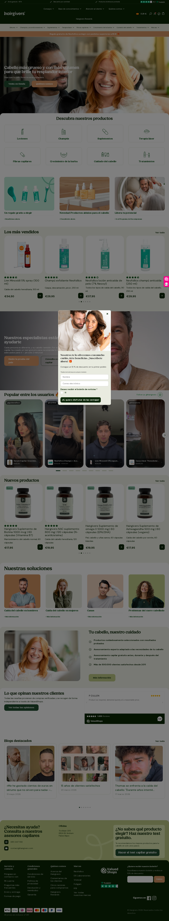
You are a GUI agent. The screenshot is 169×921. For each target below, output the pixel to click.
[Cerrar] (107, 314)
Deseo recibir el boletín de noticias (78, 389)
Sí (65, 392)
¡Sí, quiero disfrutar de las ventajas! (80, 399)
